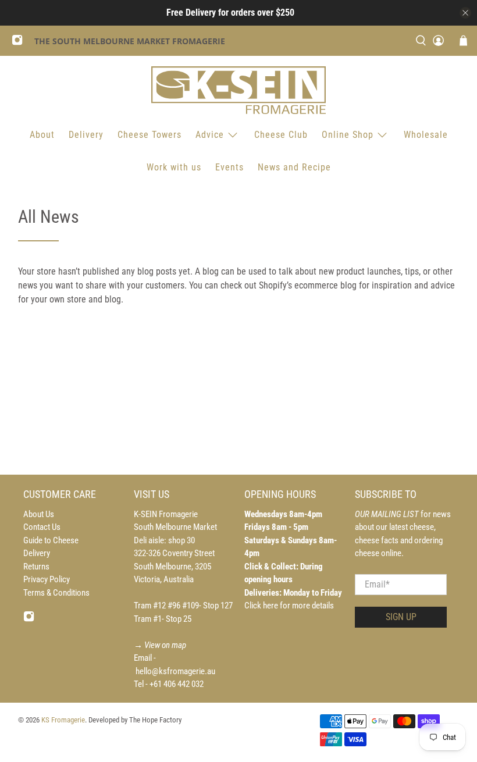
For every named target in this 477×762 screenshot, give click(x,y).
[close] (465, 13)
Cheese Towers (149, 134)
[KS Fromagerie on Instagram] (20, 42)
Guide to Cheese (51, 540)
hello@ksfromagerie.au (175, 671)
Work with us (174, 167)
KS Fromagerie (63, 719)
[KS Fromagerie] (238, 90)
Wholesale (426, 134)
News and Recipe (294, 167)
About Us (38, 514)
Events (229, 167)
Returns (36, 566)
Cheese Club (281, 134)
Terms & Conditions (56, 592)
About (42, 134)
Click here (262, 605)
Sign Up (401, 616)
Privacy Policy (46, 579)
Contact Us (41, 527)
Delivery (86, 134)
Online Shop (347, 134)
